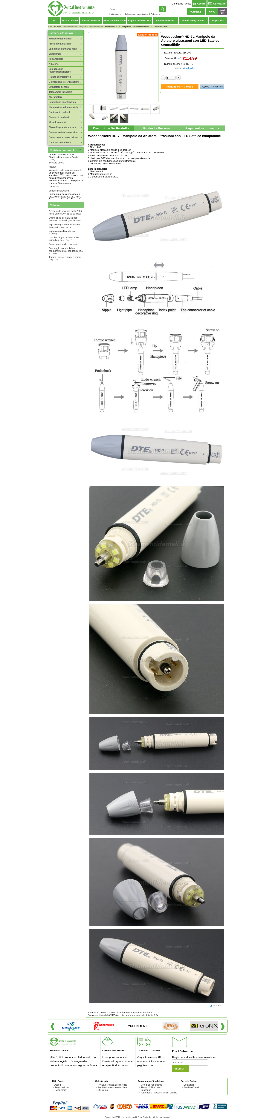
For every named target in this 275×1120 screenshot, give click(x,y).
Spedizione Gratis (165, 20)
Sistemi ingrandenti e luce (62, 127)
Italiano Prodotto (91, 20)
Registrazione (61, 1087)
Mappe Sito (218, 20)
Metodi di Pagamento (193, 20)
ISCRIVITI (180, 1068)
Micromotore (116, 14)
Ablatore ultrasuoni (69, 27)
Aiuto (188, 3)
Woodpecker (189, 68)
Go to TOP (217, 1006)
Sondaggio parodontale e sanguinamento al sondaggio (66, 250)
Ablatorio (57, 27)
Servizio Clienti (191, 1087)
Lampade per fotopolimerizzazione (60, 70)
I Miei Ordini (60, 1090)
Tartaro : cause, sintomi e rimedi (65, 258)
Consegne (145, 1090)
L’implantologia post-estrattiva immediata (64, 238)
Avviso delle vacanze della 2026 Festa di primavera (65, 212)
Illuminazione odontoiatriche (64, 107)
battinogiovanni (57, 196)
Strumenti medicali (59, 117)
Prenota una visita (64, 244)
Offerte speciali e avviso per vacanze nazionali (64, 219)
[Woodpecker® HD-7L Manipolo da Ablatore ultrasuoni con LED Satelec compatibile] (123, 67)
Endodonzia (55, 54)
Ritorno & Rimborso (150, 1087)
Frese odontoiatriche (60, 43)
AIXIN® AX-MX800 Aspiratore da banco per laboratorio (124, 1012)
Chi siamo (177, 3)
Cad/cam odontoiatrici (60, 142)
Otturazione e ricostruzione (63, 137)
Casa (53, 20)
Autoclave (155, 14)
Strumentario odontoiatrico (63, 132)
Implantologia (56, 59)
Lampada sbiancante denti (63, 49)
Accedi (201, 3)
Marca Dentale (70, 20)
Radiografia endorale (60, 112)
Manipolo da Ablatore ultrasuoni (91, 27)
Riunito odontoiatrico (114, 20)
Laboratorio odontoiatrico (136, 14)
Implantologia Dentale (62, 232)
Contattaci (219, 3)
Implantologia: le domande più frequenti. (64, 226)
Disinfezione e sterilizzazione (64, 82)
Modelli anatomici (58, 122)
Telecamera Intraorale (60, 92)
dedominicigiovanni (59, 178)
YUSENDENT (137, 1026)
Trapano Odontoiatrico (139, 20)
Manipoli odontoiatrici (60, 38)
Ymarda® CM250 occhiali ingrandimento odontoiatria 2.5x (128, 1015)
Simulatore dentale (59, 87)
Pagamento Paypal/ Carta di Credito (158, 1092)
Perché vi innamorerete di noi (112, 1087)
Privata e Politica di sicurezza (112, 1085)
